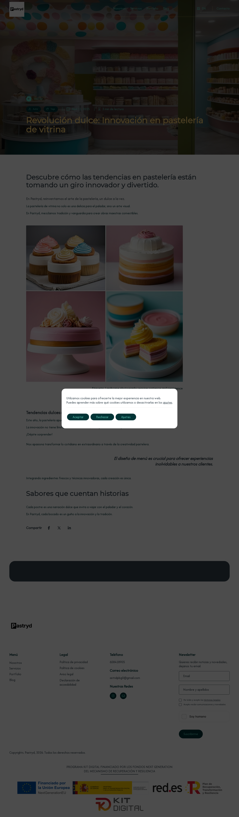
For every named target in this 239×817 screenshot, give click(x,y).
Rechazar (102, 417)
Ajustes (126, 417)
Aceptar (78, 417)
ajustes (167, 402)
